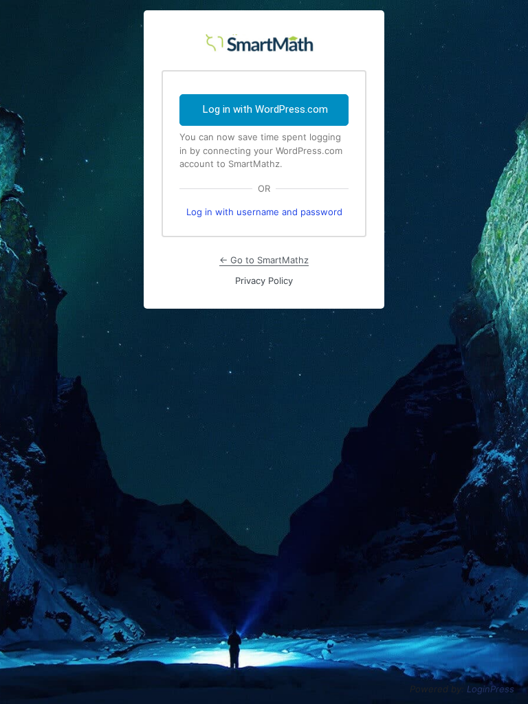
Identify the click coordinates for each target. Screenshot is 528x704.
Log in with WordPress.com (265, 109)
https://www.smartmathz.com (264, 41)
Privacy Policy (264, 280)
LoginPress (490, 688)
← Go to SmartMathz (264, 259)
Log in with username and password (264, 211)
